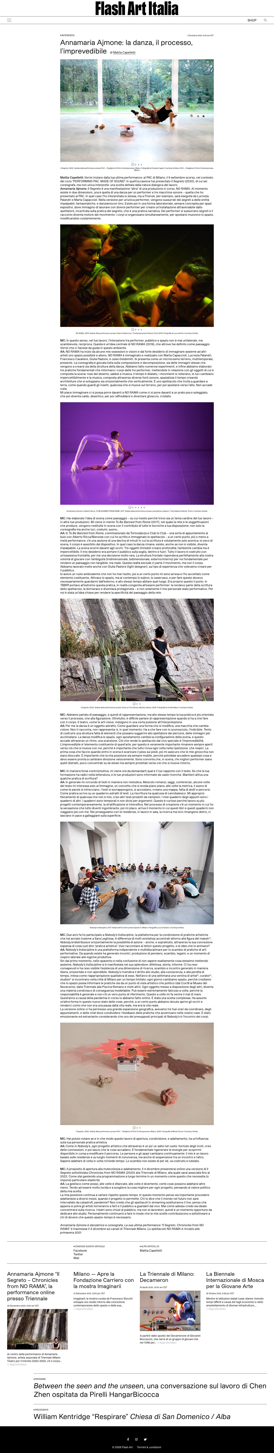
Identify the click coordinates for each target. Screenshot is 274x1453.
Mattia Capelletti (124, 52)
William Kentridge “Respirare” (132, 1416)
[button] (175, 115)
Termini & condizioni (149, 1447)
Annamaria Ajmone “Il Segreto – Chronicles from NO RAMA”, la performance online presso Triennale (33, 1286)
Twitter (78, 1254)
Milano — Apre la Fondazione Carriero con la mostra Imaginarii (103, 1280)
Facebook (80, 1250)
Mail (76, 1258)
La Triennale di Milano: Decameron (167, 1277)
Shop (252, 20)
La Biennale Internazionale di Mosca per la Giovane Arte (235, 1280)
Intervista (68, 35)
